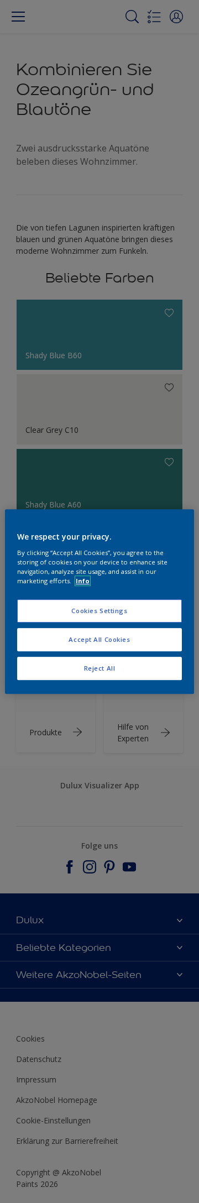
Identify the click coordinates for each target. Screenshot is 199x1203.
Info (83, 581)
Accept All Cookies (99, 639)
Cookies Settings (99, 610)
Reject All (100, 668)
